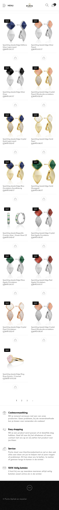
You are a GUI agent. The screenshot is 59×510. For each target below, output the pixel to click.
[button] (15, 58)
